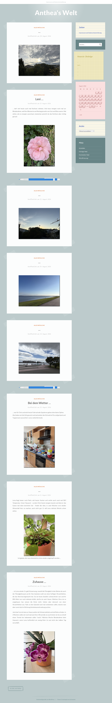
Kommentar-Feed (84, 155)
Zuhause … (39, 581)
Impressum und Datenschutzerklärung (56, 2)
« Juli (80, 115)
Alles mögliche (39, 27)
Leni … (39, 99)
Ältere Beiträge (15, 689)
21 (93, 103)
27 (90, 106)
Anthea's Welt (56, 13)
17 (80, 103)
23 (100, 103)
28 (93, 106)
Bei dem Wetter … (39, 403)
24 (80, 106)
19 (87, 103)
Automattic (72, 699)
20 (90, 103)
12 (87, 99)
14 (93, 99)
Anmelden (82, 148)
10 (80, 99)
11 (84, 99)
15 (97, 99)
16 (100, 99)
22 (97, 103)
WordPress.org (83, 158)
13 (90, 99)
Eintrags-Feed (83, 151)
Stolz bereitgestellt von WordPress (45, 699)
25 (84, 106)
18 (84, 103)
